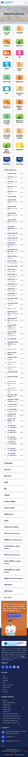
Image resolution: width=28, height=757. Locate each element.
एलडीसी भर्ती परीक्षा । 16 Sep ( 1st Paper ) (12, 289)
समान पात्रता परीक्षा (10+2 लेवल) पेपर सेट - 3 (12, 438)
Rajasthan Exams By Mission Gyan (12, 716)
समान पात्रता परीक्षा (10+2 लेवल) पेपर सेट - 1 (12, 426)
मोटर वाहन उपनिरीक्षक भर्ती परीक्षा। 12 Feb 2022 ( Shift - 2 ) (11, 333)
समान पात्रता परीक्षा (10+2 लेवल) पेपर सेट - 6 (12, 455)
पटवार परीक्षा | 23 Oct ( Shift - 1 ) (12, 177)
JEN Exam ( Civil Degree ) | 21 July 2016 (11, 383)
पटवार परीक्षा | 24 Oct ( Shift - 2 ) (12, 192)
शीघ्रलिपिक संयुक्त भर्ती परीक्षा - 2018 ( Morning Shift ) (12, 313)
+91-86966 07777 (10, 736)
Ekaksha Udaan (7, 709)
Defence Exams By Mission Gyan (11, 718)
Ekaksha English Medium (9, 702)
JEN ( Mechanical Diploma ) (11, 368)
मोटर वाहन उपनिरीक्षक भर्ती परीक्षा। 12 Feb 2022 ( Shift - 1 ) (11, 327)
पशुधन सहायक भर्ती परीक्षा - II (12, 377)
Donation (5, 680)
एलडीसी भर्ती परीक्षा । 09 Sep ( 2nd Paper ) (12, 285)
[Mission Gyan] (7, 2)
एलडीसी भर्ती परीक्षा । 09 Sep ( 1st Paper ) (12, 280)
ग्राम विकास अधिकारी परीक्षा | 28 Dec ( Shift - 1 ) (12, 215)
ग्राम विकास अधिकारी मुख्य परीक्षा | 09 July (11, 415)
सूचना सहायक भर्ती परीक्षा (12, 266)
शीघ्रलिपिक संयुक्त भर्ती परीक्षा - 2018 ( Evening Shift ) (12, 320)
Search (4, 689)
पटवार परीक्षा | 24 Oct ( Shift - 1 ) (12, 187)
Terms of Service (19, 754)
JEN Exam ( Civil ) (11, 308)
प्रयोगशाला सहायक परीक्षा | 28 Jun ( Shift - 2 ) (12, 239)
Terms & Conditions (8, 685)
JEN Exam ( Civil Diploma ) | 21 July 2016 (11, 390)
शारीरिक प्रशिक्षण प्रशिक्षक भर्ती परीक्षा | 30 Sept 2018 (12, 344)
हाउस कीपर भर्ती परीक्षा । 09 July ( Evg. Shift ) (12, 262)
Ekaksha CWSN (6, 705)
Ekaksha (5, 700)
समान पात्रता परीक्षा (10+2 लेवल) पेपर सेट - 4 (12, 444)
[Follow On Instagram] (6, 667)
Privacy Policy (6, 687)
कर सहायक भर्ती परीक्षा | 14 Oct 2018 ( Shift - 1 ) (12, 405)
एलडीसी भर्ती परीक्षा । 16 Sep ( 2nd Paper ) (12, 294)
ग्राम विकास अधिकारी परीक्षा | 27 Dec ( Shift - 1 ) (12, 201)
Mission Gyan (18, 749)
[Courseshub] (14, 643)
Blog (4, 683)
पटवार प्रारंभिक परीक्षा (11, 339)
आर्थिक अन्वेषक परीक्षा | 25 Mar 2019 (12, 257)
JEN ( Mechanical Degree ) (11, 363)
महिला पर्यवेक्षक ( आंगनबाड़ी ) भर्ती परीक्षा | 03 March (12, 400)
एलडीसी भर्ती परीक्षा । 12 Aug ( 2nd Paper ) (12, 275)
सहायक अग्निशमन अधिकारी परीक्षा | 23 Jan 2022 (12, 228)
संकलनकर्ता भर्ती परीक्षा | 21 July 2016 (12, 358)
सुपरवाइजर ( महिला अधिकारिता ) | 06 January (11, 421)
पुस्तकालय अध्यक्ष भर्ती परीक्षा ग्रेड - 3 (11, 353)
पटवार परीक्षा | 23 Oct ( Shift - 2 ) (12, 182)
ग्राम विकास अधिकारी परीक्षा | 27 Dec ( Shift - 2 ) (12, 208)
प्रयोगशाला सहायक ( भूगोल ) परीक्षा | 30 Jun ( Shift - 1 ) (12, 244)
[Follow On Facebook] (3, 667)
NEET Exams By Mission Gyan (10, 713)
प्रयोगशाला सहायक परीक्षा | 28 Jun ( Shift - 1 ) (12, 234)
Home (4, 676)
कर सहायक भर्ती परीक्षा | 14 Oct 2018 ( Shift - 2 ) (12, 410)
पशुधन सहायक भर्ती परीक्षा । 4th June (12, 304)
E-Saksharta (6, 711)
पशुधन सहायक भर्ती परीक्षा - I (12, 372)
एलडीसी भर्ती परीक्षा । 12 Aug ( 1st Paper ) (12, 270)
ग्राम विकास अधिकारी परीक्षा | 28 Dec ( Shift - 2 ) (12, 221)
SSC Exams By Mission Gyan (10, 720)
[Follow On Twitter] (14, 667)
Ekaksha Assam (7, 707)
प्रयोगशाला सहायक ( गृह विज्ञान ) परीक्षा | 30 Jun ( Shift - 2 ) (12, 251)
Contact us (6, 691)
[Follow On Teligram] (18, 667)
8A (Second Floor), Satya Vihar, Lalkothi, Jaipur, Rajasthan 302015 (15, 732)
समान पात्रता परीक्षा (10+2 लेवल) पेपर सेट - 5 (12, 449)
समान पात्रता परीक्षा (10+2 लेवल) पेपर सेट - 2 (12, 432)
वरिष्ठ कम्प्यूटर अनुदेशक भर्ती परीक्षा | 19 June (12, 395)
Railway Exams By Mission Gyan (11, 722)
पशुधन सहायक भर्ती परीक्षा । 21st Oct (12, 299)
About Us (5, 678)
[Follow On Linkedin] (10, 667)
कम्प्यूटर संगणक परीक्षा (11, 173)
